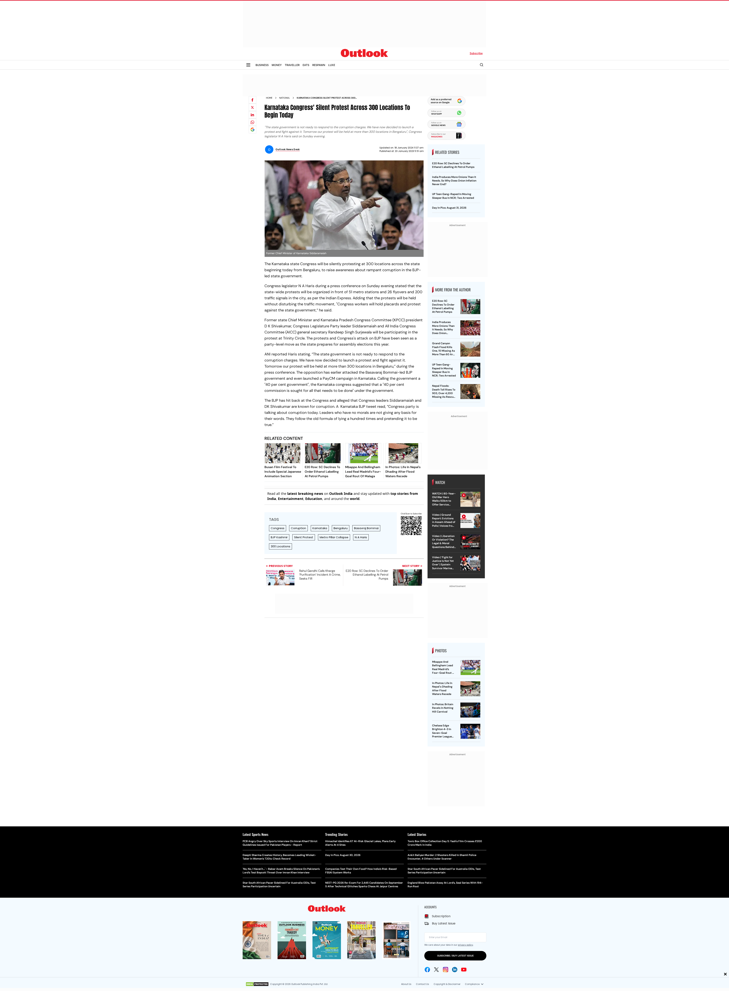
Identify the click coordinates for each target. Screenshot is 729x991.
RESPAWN (318, 65)
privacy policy (465, 944)
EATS (306, 65)
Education (313, 498)
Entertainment (290, 498)
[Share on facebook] (252, 100)
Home (269, 97)
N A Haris (361, 537)
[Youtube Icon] (464, 970)
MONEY (277, 65)
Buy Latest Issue (443, 923)
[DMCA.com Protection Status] (257, 984)
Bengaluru (341, 528)
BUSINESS (262, 65)
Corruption (298, 528)
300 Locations (280, 546)
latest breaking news (305, 493)
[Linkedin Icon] (455, 970)
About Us (406, 984)
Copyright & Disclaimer (447, 984)
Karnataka (319, 528)
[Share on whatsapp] (252, 122)
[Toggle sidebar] (248, 65)
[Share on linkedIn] (252, 114)
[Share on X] (252, 107)
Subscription (441, 916)
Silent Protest (303, 537)
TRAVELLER (292, 65)
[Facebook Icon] (427, 970)
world (354, 498)
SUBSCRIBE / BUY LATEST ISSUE (455, 955)
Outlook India (341, 493)
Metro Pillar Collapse (334, 537)
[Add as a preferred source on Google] (252, 129)
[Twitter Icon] (436, 970)
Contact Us (422, 984)
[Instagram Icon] (446, 970)
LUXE (331, 65)
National (284, 97)
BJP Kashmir (279, 537)
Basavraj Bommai (366, 528)
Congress (277, 528)
